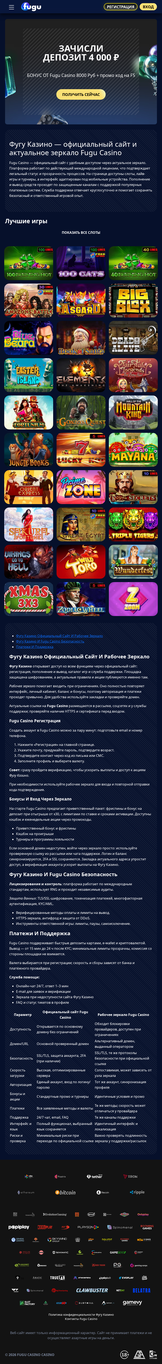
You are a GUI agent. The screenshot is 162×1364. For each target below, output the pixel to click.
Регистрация (120, 6)
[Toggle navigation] (11, 7)
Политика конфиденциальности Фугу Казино (81, 1315)
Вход (148, 6)
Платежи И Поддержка (34, 646)
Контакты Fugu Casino (81, 1319)
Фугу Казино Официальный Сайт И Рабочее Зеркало (59, 636)
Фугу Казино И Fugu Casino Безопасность (50, 641)
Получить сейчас (81, 94)
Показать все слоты (81, 232)
